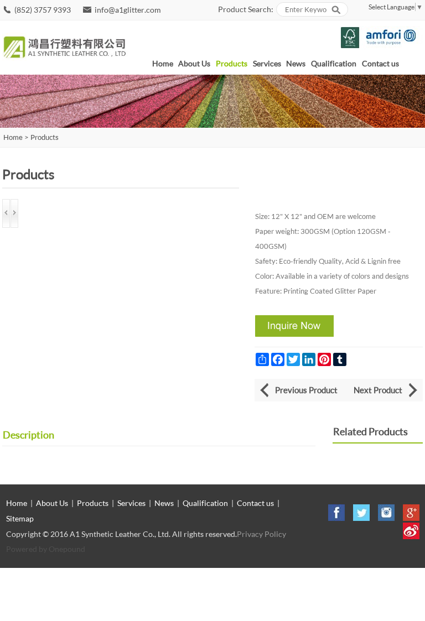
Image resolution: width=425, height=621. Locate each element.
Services (267, 63)
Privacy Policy (261, 534)
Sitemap (20, 518)
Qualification (333, 63)
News (295, 63)
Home (162, 63)
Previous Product (306, 390)
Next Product (378, 390)
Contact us (380, 63)
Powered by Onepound (45, 549)
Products (231, 63)
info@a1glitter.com (128, 9)
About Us (194, 63)
